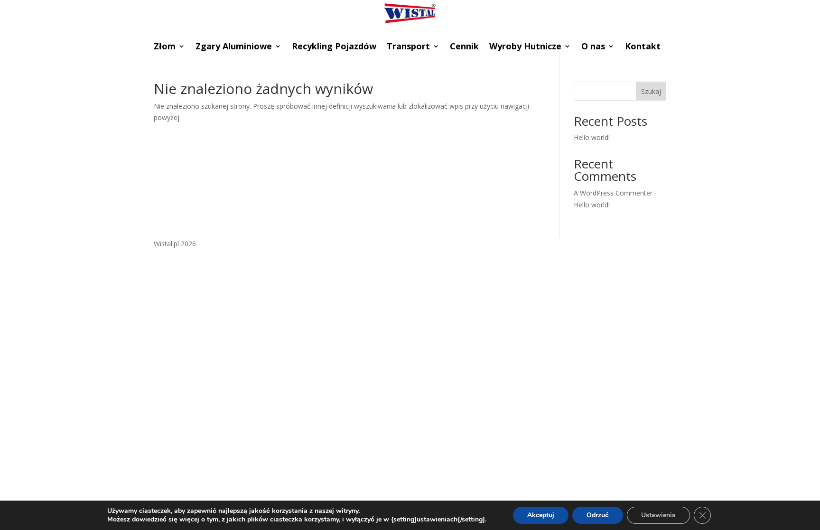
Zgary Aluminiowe (234, 47)
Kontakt (643, 47)
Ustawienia (658, 515)
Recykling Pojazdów (334, 47)
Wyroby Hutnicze (525, 47)
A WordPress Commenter (613, 192)
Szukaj (651, 91)
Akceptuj (540, 515)
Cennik (464, 47)
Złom (165, 47)
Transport (408, 47)
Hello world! (592, 137)
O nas (593, 47)
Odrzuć (598, 515)
